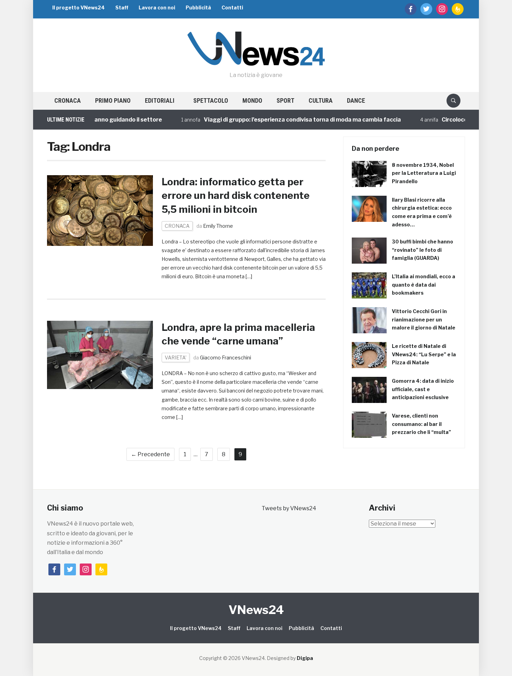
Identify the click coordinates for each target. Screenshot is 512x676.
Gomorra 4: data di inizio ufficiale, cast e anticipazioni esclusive (423, 389)
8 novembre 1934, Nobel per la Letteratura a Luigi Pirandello (424, 173)
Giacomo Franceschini (225, 357)
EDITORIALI (159, 100)
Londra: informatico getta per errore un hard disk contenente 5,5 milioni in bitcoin (236, 195)
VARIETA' (175, 357)
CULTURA (321, 100)
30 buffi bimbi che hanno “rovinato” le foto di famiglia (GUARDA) (422, 250)
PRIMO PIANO (113, 100)
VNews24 (256, 610)
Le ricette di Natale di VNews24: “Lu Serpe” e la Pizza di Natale (424, 354)
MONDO (252, 100)
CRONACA (67, 100)
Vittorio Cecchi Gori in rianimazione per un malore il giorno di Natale (423, 319)
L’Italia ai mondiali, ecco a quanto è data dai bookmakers (423, 284)
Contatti (232, 7)
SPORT (285, 100)
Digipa (305, 658)
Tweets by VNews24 (289, 508)
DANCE (356, 100)
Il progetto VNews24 (78, 7)
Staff (121, 7)
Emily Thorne (218, 226)
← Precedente (150, 454)
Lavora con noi (157, 7)
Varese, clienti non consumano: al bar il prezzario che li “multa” (421, 424)
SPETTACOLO (210, 100)
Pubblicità (198, 7)
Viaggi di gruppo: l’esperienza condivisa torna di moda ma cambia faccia (283, 119)
